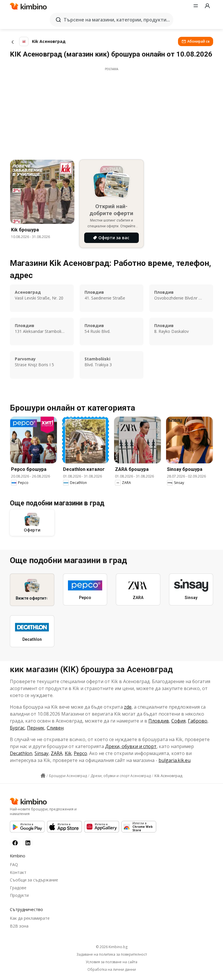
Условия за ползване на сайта (111, 962)
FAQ (14, 864)
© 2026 (111, 946)
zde (128, 707)
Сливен (55, 728)
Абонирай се (198, 41)
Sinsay (41, 753)
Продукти (19, 895)
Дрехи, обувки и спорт (131, 746)
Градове (18, 887)
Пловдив (158, 721)
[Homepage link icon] (43, 775)
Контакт (18, 872)
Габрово (197, 721)
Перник (35, 728)
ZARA (56, 753)
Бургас (17, 728)
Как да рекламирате (30, 918)
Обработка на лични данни (111, 969)
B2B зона (19, 926)
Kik (68, 753)
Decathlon (21, 753)
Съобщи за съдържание (34, 880)
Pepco (80, 753)
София (178, 721)
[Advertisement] (111, 112)
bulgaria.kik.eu (174, 760)
